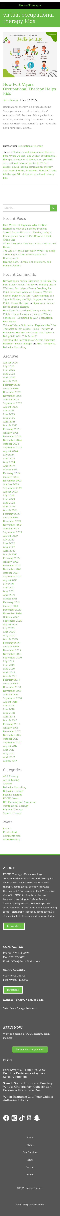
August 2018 (10, 702)
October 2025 (11, 400)
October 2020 (11, 617)
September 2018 (12, 698)
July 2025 (8, 411)
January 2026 (10, 389)
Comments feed (11, 836)
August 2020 (10, 625)
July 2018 (8, 706)
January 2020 (11, 647)
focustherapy (10, 100)
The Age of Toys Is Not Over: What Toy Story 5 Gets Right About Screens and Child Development (29, 254)
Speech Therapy (12, 813)
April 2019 (9, 672)
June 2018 (9, 709)
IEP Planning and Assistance (19, 802)
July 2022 (8, 540)
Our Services (30, 1152)
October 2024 (11, 444)
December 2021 (12, 566)
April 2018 (9, 717)
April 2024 (9, 466)
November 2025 (12, 396)
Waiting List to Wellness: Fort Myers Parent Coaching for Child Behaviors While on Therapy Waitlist (29, 288)
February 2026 (11, 385)
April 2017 (9, 757)
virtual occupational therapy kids (28, 176)
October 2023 (11, 484)
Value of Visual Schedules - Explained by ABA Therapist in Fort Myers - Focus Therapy (29, 327)
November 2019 (12, 654)
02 (28, 100)
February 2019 (11, 680)
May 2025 (9, 418)
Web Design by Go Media (30, 1205)
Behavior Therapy (13, 791)
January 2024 (11, 477)
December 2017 (12, 731)
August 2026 (10, 363)
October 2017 (10, 739)
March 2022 (10, 554)
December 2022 (12, 521)
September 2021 (12, 577)
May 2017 (8, 754)
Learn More (14, 926)
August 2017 (10, 746)
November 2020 (12, 613)
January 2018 (10, 728)
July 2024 (8, 455)
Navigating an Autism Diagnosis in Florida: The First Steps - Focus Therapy (29, 283)
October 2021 (10, 573)
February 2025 (11, 429)
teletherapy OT (11, 174)
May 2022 (9, 547)
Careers (30, 1167)
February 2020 (11, 643)
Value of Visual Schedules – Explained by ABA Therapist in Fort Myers (28, 318)
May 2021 (9, 591)
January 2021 (10, 606)
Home (30, 1138)
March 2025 (10, 425)
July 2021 (8, 584)
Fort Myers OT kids (14, 156)
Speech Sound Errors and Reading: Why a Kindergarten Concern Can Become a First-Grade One (27, 236)
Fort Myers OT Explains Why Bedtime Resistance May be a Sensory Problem (25, 227)
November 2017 (12, 735)
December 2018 (12, 687)
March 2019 (10, 676)
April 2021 (9, 595)
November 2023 (12, 481)
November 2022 (12, 525)
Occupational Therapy (30, 146)
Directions (13, 990)
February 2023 (11, 514)
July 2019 (8, 661)
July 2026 (8, 366)
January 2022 (10, 562)
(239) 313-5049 (20, 953)
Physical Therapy (13, 809)
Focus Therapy (30, 5)
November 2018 (12, 691)
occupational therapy (26, 159)
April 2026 (9, 377)
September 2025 (12, 403)
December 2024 (12, 436)
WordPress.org (11, 840)
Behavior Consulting (14, 787)
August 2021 (10, 580)
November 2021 (12, 569)
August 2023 (10, 492)
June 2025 (9, 414)
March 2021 (10, 599)
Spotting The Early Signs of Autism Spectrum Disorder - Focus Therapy (29, 342)
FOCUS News (11, 798)
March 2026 (10, 381)
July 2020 (8, 628)
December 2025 (12, 392)
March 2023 (10, 510)
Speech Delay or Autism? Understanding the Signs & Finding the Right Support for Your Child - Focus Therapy (28, 299)
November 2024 (12, 440)
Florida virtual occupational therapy (33, 152)
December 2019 (12, 650)
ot (40, 159)
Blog (30, 1160)
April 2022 (9, 551)
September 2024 (12, 448)
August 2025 (10, 407)
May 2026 (9, 374)
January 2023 (10, 518)
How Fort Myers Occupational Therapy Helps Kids (29, 89)
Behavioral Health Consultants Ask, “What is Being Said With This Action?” (28, 334)
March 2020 (10, 639)
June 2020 (9, 632)
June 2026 (9, 370)
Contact (30, 1175)
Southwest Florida (13, 171)
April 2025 (9, 422)
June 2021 (8, 588)
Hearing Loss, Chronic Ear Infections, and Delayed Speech (27, 264)
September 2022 (12, 532)
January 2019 (10, 684)
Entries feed (10, 832)
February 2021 (11, 602)
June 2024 (9, 459)
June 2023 (9, 499)
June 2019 (8, 665)
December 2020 (12, 610)
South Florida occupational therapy (32, 167)
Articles (7, 784)
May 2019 (9, 669)
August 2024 (10, 451)
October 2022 (11, 529)
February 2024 (11, 473)
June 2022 (9, 543)
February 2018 (11, 724)
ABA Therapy (10, 776)
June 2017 (8, 750)
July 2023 (8, 495)
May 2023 (9, 503)
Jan (24, 100)
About (30, 1145)
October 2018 (11, 695)
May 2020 (9, 636)
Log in (6, 829)
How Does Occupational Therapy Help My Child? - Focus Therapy (27, 312)
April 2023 (9, 507)
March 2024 (10, 470)
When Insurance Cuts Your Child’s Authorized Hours (29, 245)
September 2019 (12, 658)
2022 (34, 100)
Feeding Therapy (12, 795)
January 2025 (10, 433)
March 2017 (10, 761)
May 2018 (9, 713)
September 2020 (12, 621)
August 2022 (10, 536)
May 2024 (9, 462)
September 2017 (12, 743)
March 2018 (10, 720)
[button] (30, 1049)
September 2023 (12, 488)
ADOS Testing (11, 780)
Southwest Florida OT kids (41, 171)
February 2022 (11, 558)
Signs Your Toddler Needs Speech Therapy (29, 305)
